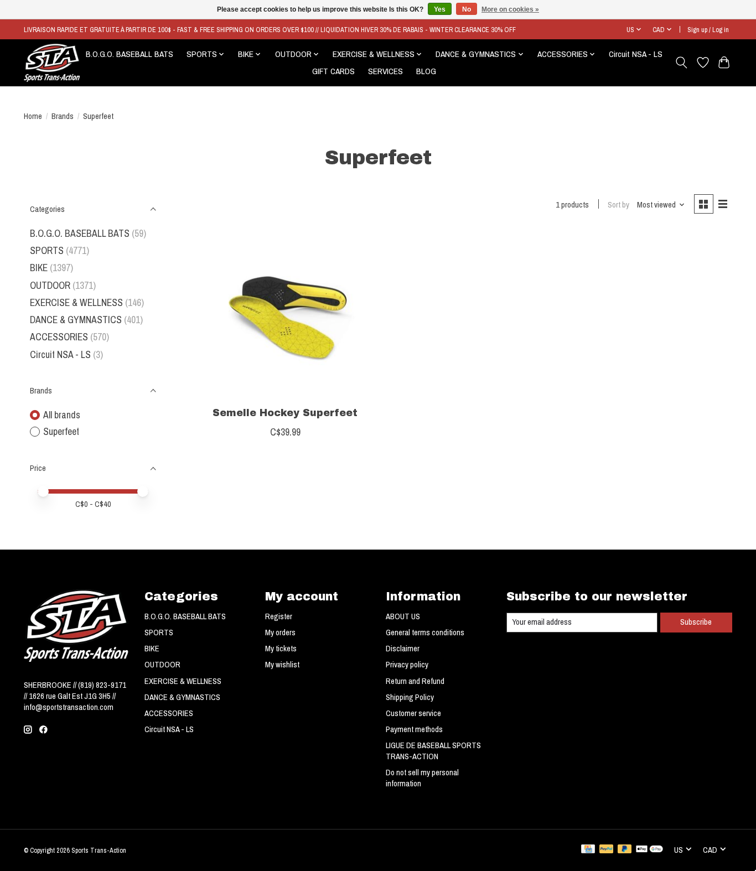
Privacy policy (407, 664)
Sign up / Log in (708, 29)
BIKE (39, 267)
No (466, 9)
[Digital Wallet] (649, 850)
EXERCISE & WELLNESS (76, 302)
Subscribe (696, 622)
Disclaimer (403, 648)
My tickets (281, 648)
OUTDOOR (50, 285)
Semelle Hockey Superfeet (285, 413)
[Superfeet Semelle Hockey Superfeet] (285, 315)
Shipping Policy (410, 697)
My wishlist (282, 664)
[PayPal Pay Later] (625, 850)
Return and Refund (415, 681)
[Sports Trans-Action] (52, 62)
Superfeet (61, 431)
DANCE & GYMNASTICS (76, 319)
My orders (280, 632)
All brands (61, 414)
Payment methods (414, 729)
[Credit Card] (588, 850)
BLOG (426, 71)
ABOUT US (403, 616)
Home (33, 116)
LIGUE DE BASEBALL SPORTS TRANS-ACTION (433, 751)
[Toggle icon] (682, 62)
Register (278, 616)
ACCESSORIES (59, 336)
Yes (440, 9)
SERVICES (385, 71)
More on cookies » (510, 9)
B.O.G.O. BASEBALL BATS (129, 54)
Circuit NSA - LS (635, 54)
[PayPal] (606, 850)
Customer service (413, 713)
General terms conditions (425, 632)
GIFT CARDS (333, 71)
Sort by (618, 204)
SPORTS (47, 250)
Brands (62, 116)
